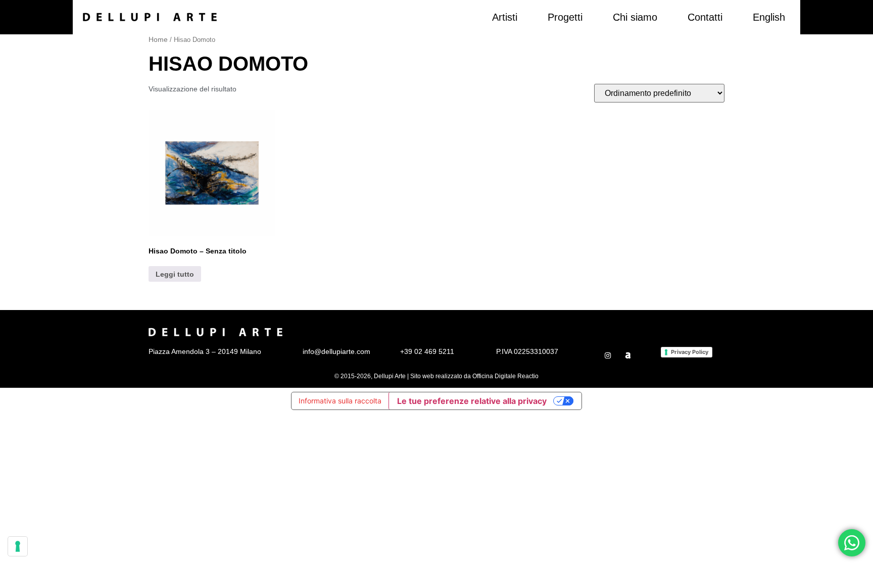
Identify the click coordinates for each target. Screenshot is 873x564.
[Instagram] (608, 355)
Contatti (705, 17)
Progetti (565, 17)
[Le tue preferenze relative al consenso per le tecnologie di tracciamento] (17, 546)
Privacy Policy (689, 351)
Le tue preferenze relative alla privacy (472, 401)
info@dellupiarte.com (336, 351)
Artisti (504, 17)
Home (158, 39)
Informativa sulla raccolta (340, 400)
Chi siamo (635, 17)
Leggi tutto (175, 274)
